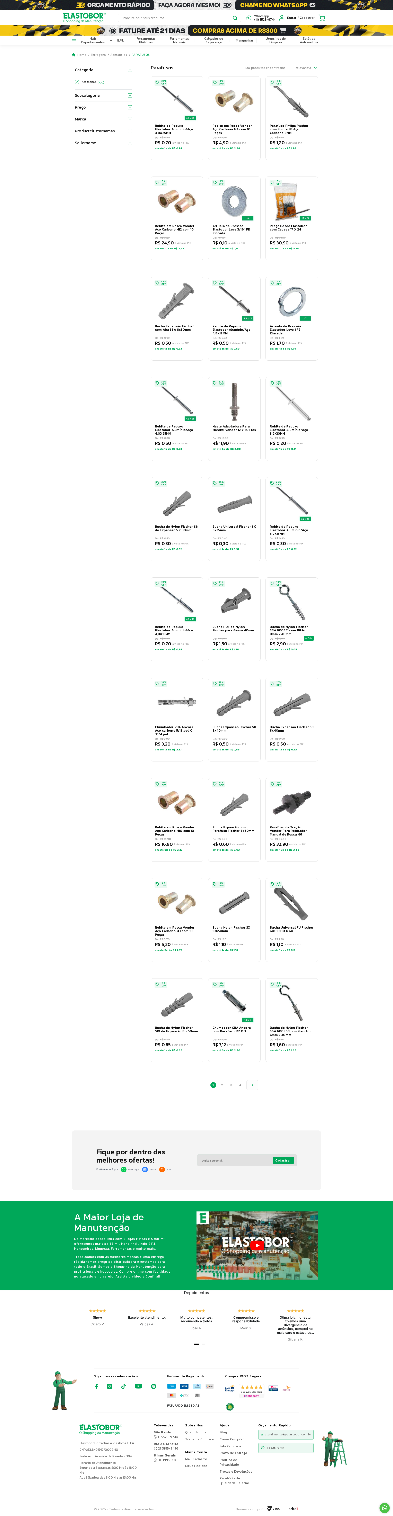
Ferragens (98, 54)
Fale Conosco (230, 1446)
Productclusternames (95, 131)
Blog (223, 1432)
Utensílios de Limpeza (276, 40)
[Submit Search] (235, 18)
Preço (80, 107)
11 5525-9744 (166, 1434)
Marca (80, 119)
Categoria (84, 70)
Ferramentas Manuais (179, 40)
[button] (177, 118)
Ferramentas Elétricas (146, 40)
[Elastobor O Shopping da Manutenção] (80, 17)
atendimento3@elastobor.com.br (287, 1434)
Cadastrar (283, 1160)
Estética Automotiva (309, 40)
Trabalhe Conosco (199, 1439)
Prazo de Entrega (233, 1452)
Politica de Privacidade (229, 1462)
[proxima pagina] (252, 1085)
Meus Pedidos (196, 1465)
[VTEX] (273, 1509)
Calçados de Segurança (213, 40)
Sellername (85, 143)
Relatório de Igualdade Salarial (234, 1480)
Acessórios (118, 54)
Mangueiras (244, 40)
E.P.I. (120, 40)
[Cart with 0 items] (321, 18)
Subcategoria (87, 95)
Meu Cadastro (196, 1458)
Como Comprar (232, 1439)
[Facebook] (96, 1387)
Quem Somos (195, 1432)
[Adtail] (293, 1509)
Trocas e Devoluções (236, 1471)
